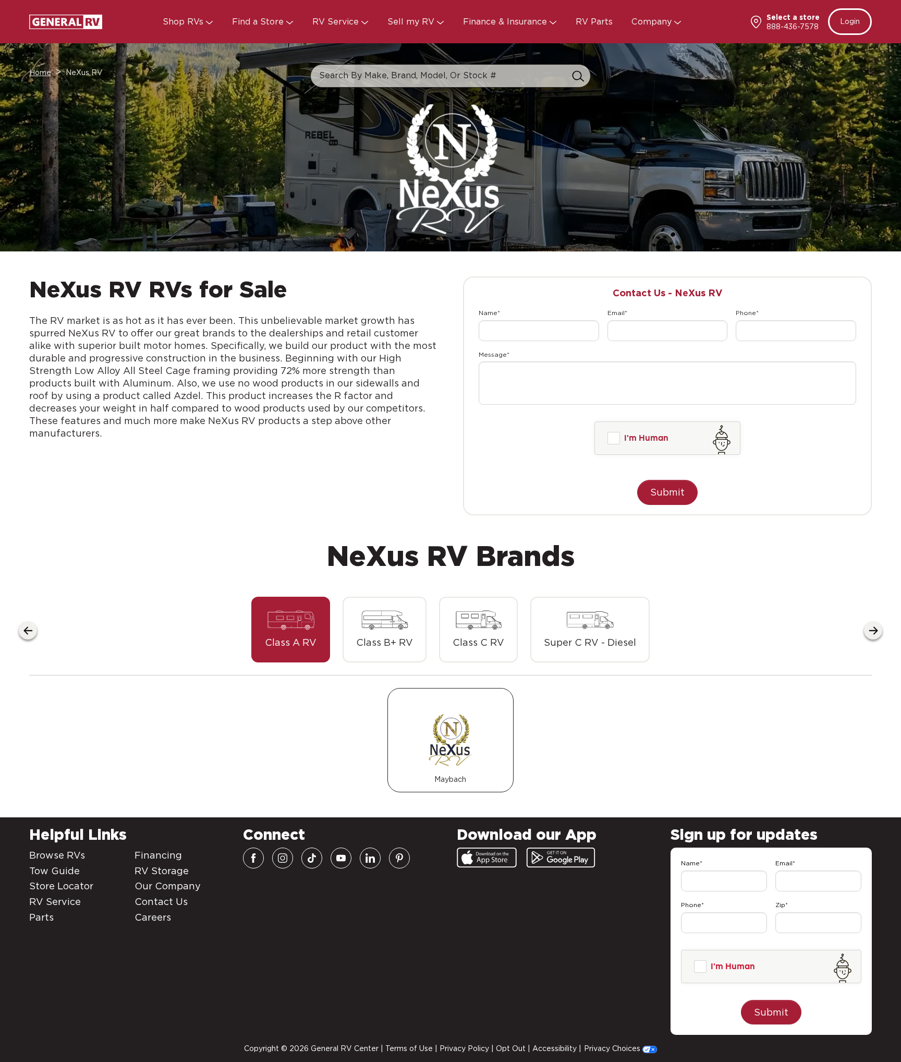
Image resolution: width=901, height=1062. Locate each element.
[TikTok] (311, 858)
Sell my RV (412, 22)
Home (40, 72)
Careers (153, 917)
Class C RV (478, 642)
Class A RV (290, 642)
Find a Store (259, 22)
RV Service (336, 22)
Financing (158, 855)
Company (652, 22)
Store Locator (61, 885)
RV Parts (594, 22)
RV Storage (162, 870)
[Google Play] (560, 857)
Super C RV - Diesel (590, 642)
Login (850, 21)
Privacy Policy (464, 1048)
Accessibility (554, 1048)
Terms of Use (409, 1048)
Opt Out (511, 1048)
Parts (41, 917)
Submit (667, 492)
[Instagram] (282, 858)
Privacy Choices (613, 1048)
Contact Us (161, 901)
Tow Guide (54, 870)
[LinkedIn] (370, 858)
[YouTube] (341, 858)
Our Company (168, 885)
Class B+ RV (384, 642)
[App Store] (487, 857)
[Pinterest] (399, 858)
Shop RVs (184, 22)
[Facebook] (253, 858)
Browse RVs (57, 855)
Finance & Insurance (506, 22)
